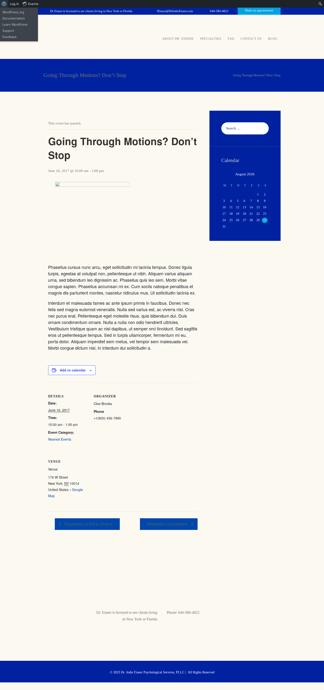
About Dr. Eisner (178, 38)
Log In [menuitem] (14, 4)
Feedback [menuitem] (9, 37)
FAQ (231, 38)
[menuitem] (4, 4)
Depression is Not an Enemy (88, 524)
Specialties (210, 38)
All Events (196, 75)
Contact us (251, 38)
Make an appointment (259, 10)
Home (180, 75)
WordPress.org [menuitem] (13, 12)
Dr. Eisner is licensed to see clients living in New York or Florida (91, 11)
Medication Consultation (168, 524)
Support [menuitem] (8, 31)
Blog (272, 38)
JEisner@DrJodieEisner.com (175, 11)
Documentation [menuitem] (13, 18)
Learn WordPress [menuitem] (15, 24)
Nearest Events (217, 75)
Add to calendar (73, 370)
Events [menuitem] (33, 4)
